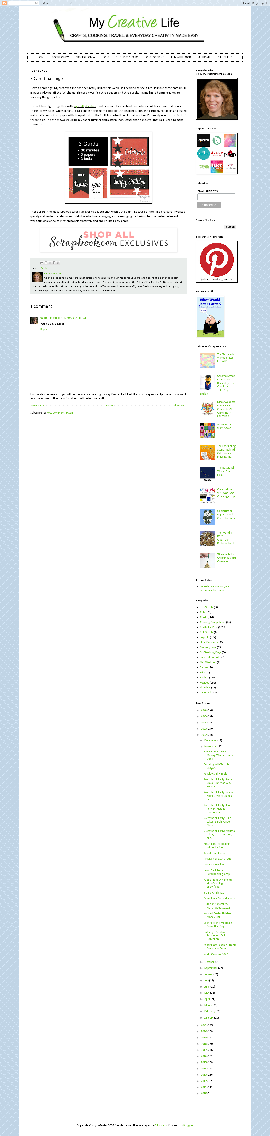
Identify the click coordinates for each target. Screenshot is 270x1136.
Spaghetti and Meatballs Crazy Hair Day (218, 924)
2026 (204, 710)
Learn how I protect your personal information (214, 588)
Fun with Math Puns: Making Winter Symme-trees (219, 755)
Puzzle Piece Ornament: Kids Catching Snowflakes (218, 883)
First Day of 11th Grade (217, 859)
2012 (204, 1081)
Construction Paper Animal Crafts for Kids (226, 514)
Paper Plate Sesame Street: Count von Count (220, 947)
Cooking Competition (212, 622)
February (210, 1011)
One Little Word (209, 657)
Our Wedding (208, 662)
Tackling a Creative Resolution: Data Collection (215, 936)
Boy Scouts (206, 607)
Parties (204, 667)
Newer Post (38, 405)
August (208, 974)
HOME (41, 57)
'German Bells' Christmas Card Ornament (226, 558)
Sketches (205, 687)
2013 (204, 1074)
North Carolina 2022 (216, 954)
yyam (44, 318)
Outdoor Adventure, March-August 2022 (217, 906)
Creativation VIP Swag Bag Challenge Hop (226, 493)
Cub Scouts (206, 632)
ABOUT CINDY (60, 57)
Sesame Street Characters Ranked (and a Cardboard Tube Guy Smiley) (217, 385)
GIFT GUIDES (225, 57)
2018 (204, 1044)
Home (109, 405)
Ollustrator (160, 1125)
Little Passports (209, 642)
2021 (204, 1025)
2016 (204, 1056)
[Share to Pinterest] (58, 263)
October (209, 962)
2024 (204, 722)
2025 (204, 716)
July (206, 980)
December (210, 740)
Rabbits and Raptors (215, 853)
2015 (204, 1062)
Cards (44, 268)
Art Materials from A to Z (225, 426)
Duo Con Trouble (214, 864)
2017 (204, 1050)
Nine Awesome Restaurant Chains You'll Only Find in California (226, 409)
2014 (204, 1068)
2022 (204, 735)
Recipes (204, 682)
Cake (203, 612)
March (208, 1005)
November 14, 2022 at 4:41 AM (67, 318)
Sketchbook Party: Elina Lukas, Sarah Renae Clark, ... (217, 822)
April (207, 999)
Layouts (204, 637)
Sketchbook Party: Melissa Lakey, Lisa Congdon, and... (219, 835)
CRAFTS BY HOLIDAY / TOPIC (121, 57)
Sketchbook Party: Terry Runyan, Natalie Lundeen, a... (218, 809)
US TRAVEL (204, 57)
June (207, 986)
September (211, 968)
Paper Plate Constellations (219, 898)
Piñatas (204, 672)
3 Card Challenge (214, 892)
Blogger (188, 1125)
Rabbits (204, 677)
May (207, 992)
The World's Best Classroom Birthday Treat (225, 538)
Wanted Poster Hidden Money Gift (217, 915)
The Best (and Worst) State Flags (225, 471)
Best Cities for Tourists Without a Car (217, 845)
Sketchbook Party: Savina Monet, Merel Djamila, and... (219, 796)
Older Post (179, 405)
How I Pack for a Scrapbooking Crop (217, 872)
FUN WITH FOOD (181, 57)
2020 (204, 1031)
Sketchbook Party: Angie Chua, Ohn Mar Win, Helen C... (218, 783)
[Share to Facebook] (54, 263)
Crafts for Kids (208, 627)
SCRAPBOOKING (154, 57)
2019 (204, 1037)
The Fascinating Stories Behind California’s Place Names (226, 451)
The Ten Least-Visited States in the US (225, 358)
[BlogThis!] (46, 263)
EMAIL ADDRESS (207, 191)
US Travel (205, 692)
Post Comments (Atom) (60, 412)
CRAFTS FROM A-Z (86, 57)
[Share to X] (50, 263)
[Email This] (42, 263)
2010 (204, 1093)
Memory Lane (208, 647)
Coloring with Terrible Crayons (216, 766)
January (209, 1017)
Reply (43, 329)
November (211, 746)
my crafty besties (85, 106)
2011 (204, 1087)
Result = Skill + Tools (215, 773)
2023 (204, 728)
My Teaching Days (210, 652)
